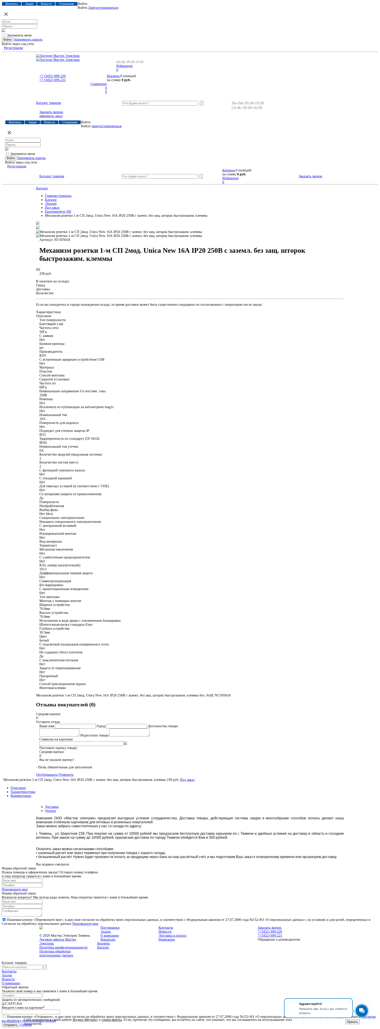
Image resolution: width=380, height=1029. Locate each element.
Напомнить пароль (28, 39)
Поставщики (110, 927)
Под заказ (52, 207)
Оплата (50, 811)
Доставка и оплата (172, 935)
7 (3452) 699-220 (270, 931)
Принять (352, 1022)
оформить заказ (50, 116)
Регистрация (13, 48)
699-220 (52, 76)
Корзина (113, 76)
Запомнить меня (19, 35)
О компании (109, 935)
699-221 (52, 80)
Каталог (42, 188)
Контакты (166, 927)
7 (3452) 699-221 (270, 935)
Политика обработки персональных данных (56, 953)
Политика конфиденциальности (63, 947)
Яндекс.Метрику (85, 1020)
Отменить (65, 774)
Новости (165, 931)
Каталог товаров (48, 103)
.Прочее (51, 203)
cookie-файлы (112, 1020)
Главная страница (58, 196)
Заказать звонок (51, 112)
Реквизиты (167, 939)
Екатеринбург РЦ (58, 211)
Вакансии (107, 939)
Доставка (52, 807)
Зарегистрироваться (103, 7)
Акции (105, 931)
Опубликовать (47, 774)
